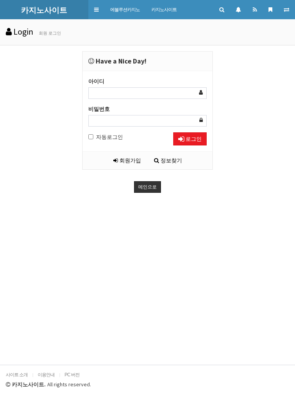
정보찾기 (170, 160)
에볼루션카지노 (125, 9)
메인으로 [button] (147, 187)
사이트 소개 (17, 374)
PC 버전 (72, 374)
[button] (96, 9)
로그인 (193, 138)
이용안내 (46, 374)
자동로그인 (109, 137)
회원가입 (129, 160)
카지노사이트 (164, 9)
